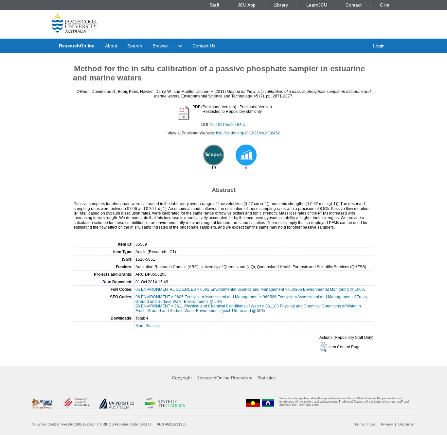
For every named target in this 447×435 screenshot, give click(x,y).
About (111, 45)
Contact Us (203, 45)
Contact (354, 5)
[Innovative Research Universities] (76, 403)
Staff (214, 5)
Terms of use (364, 424)
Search (134, 45)
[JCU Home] (74, 22)
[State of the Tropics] (165, 403)
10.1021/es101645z (228, 124)
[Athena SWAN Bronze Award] (42, 403)
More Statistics (148, 325)
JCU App (247, 5)
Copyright (182, 377)
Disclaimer (406, 424)
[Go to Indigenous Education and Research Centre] (253, 403)
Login (378, 45)
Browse (160, 45)
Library (281, 5)
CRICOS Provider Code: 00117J (125, 424)
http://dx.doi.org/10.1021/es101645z (248, 133)
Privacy (387, 424)
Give (384, 5)
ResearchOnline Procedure (224, 377)
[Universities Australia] (116, 403)
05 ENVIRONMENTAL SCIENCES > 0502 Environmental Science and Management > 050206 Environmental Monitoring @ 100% (250, 289)
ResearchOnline (77, 45)
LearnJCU (316, 5)
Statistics (266, 377)
